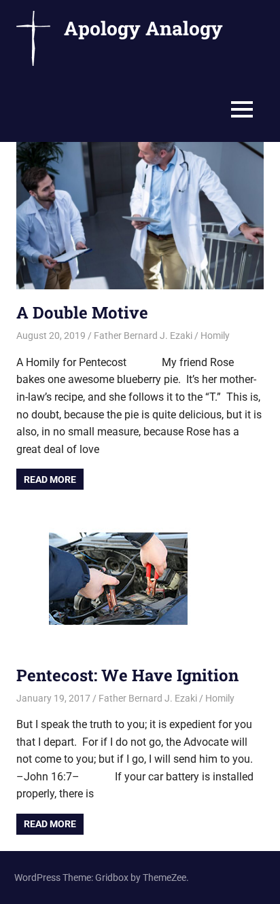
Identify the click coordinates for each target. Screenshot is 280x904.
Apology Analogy (143, 28)
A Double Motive (82, 312)
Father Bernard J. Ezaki (143, 335)
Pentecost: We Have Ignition (127, 675)
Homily (215, 335)
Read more (50, 479)
